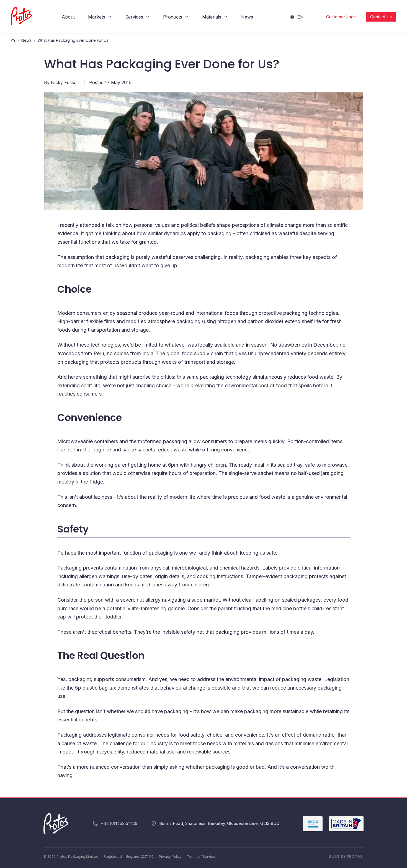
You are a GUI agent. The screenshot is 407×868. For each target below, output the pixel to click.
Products (172, 17)
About (68, 17)
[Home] (13, 40)
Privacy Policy (170, 856)
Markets (96, 17)
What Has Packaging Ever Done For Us (73, 40)
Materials (211, 17)
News (247, 17)
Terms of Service (201, 856)
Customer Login (341, 16)
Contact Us (381, 16)
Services (134, 17)
